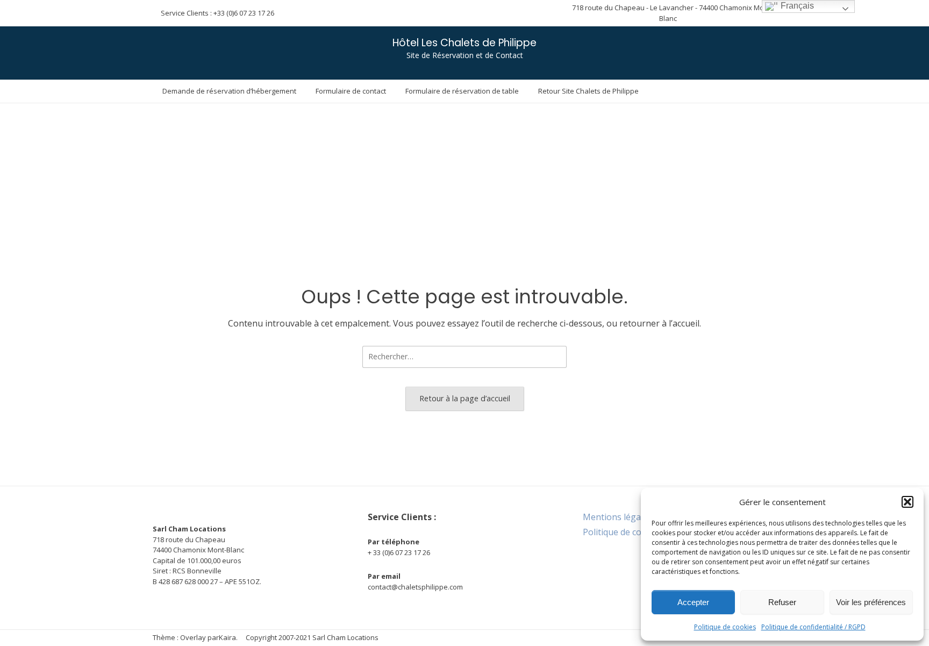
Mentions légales (617, 517)
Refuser (782, 602)
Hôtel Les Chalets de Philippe (464, 43)
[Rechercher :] (464, 356)
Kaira (227, 637)
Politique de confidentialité (636, 532)
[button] (907, 501)
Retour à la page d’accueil (464, 398)
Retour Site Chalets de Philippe (588, 91)
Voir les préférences (871, 602)
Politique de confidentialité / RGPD (813, 626)
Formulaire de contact (351, 91)
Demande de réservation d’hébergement (229, 91)
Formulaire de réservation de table (462, 91)
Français (796, 5)
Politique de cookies (725, 626)
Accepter (693, 602)
